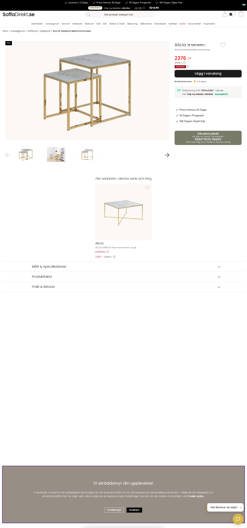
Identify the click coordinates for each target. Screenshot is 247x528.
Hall (98, 24)
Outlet (182, 24)
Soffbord (32, 31)
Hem (5, 31)
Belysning (132, 24)
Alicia (190, 45)
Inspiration (209, 24)
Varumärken (194, 24)
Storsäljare (160, 24)
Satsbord (45, 31)
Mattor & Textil (117, 24)
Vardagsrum (52, 24)
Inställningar (114, 510)
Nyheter (173, 24)
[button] (123, 8)
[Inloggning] (224, 14)
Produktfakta (42, 276)
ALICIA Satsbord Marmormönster (72, 31)
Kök (105, 24)
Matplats (77, 24)
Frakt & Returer (43, 286)
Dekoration (146, 24)
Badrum (89, 24)
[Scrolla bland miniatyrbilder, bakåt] (7, 155)
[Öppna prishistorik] (184, 63)
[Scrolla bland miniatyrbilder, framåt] (167, 155)
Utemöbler (37, 24)
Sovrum (66, 24)
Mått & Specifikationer (49, 266)
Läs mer (220, 90)
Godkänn (134, 510)
